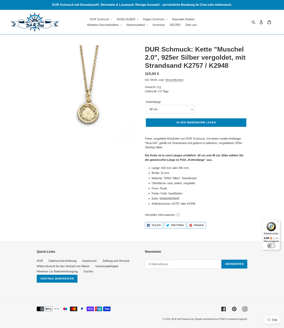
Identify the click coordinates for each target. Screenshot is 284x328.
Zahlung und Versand (116, 260)
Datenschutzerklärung (63, 260)
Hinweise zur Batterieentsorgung (57, 271)
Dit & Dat (176, 319)
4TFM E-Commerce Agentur (232, 319)
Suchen (88, 271)
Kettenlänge (153, 101)
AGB (40, 260)
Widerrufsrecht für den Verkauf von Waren (63, 266)
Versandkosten (174, 79)
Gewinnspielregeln (106, 266)
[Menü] (277, 222)
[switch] (271, 245)
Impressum (89, 260)
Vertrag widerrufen (57, 278)
